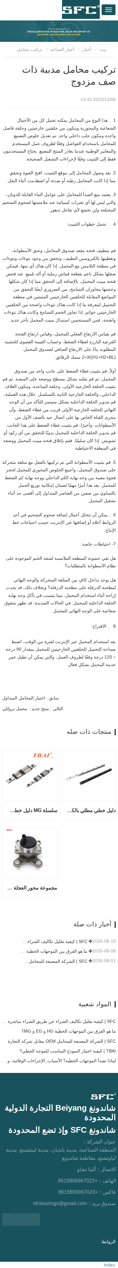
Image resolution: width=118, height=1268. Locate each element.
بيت (103, 49)
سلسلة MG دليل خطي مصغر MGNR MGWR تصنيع (32, 810)
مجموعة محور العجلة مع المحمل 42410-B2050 (32, 887)
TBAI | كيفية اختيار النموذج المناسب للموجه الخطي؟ (68, 1050)
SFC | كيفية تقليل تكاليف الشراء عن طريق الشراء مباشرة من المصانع (53, 941)
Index (109, 1264)
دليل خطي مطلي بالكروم (91, 810)
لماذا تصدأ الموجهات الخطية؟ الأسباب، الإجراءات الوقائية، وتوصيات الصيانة (59, 1060)
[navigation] (108, 9)
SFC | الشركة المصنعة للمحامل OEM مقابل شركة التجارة (53, 961)
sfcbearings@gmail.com (60, 1203)
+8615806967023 (78, 1180)
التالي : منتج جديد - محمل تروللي (32, 708)
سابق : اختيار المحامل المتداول (30, 697)
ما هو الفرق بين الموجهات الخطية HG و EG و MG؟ (53, 951)
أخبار (86, 49)
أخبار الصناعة (62, 49)
